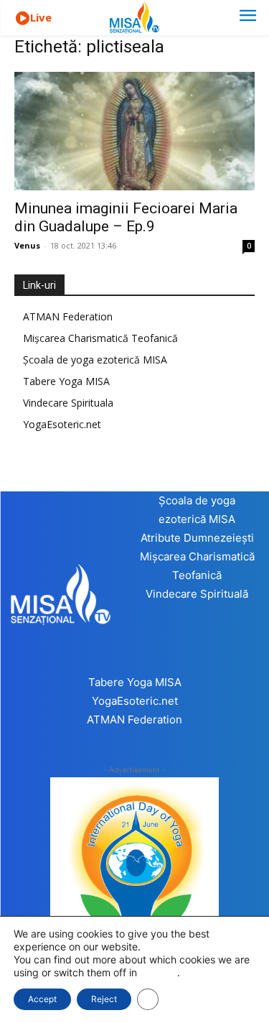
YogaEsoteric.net (62, 424)
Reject (104, 999)
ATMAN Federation (68, 316)
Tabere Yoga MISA (66, 381)
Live (41, 17)
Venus (27, 245)
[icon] (22, 18)
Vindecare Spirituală (197, 594)
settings (158, 972)
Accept (42, 999)
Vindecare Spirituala (68, 402)
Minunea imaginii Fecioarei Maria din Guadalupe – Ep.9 (125, 217)
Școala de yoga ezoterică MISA (95, 359)
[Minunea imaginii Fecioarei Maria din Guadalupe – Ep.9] (134, 131)
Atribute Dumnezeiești (197, 538)
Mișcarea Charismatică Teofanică (100, 338)
